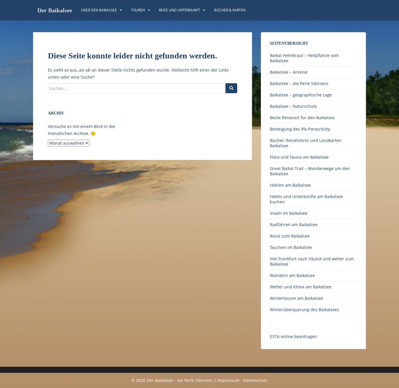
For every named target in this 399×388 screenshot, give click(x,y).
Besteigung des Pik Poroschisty (300, 129)
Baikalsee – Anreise (289, 72)
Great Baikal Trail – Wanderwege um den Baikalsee (310, 171)
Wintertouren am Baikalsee (296, 298)
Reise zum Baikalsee (290, 236)
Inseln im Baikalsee (289, 213)
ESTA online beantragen (293, 336)
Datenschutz (255, 380)
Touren (138, 10)
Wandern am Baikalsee (292, 275)
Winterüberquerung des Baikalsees (304, 309)
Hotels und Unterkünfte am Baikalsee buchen (306, 199)
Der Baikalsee (54, 10)
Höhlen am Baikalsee (290, 185)
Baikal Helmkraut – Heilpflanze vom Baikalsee (304, 58)
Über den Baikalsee (99, 10)
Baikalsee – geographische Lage (301, 95)
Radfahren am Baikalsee (294, 224)
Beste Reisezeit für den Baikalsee (302, 117)
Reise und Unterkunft (179, 10)
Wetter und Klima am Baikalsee (300, 287)
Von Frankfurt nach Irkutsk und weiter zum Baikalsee (312, 261)
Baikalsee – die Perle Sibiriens (299, 83)
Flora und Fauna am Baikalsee (299, 157)
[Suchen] (231, 88)
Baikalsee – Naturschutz (293, 106)
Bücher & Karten (230, 10)
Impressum (228, 380)
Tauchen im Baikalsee (291, 247)
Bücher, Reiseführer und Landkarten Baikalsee (305, 143)
